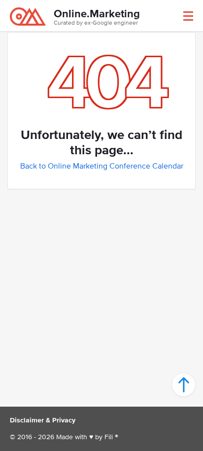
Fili (108, 437)
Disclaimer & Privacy (42, 420)
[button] (188, 16)
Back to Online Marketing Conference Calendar (101, 165)
